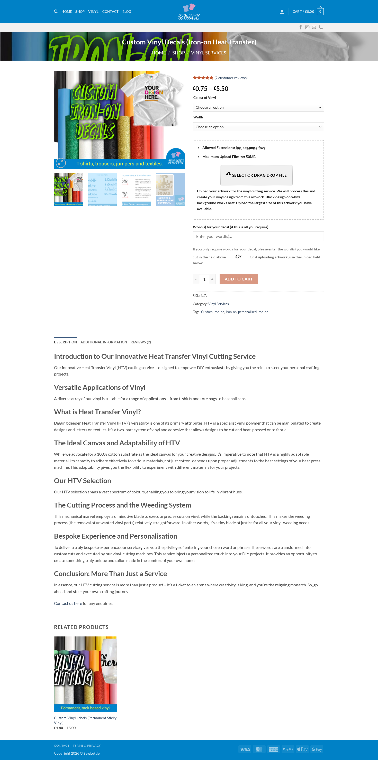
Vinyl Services (208, 52)
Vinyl (93, 12)
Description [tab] (65, 342)
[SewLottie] (189, 11)
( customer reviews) (231, 78)
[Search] (56, 11)
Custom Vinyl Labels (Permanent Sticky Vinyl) (85, 720)
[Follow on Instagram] (307, 27)
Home (66, 12)
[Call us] (321, 27)
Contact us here (68, 603)
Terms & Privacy (87, 745)
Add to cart (239, 279)
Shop (80, 12)
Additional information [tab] (103, 342)
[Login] (282, 11)
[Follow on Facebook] (301, 27)
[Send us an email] (314, 27)
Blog (126, 12)
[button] (61, 163)
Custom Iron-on (212, 312)
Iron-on (231, 312)
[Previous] (63, 120)
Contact (110, 12)
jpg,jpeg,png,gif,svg (233, 147)
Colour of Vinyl (204, 98)
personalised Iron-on (253, 312)
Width (198, 117)
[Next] (176, 120)
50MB (229, 156)
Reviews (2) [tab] (141, 342)
